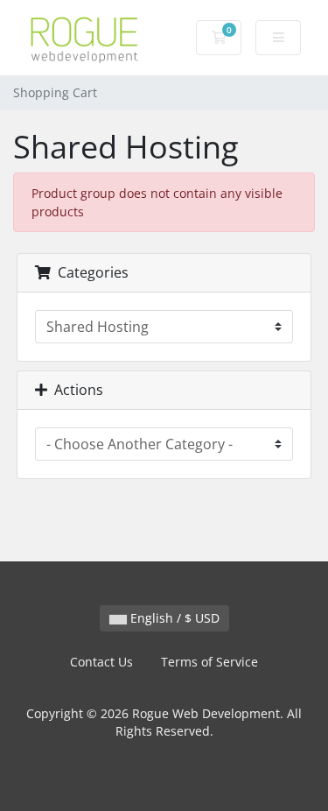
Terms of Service (209, 661)
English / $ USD (173, 618)
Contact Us (101, 661)
